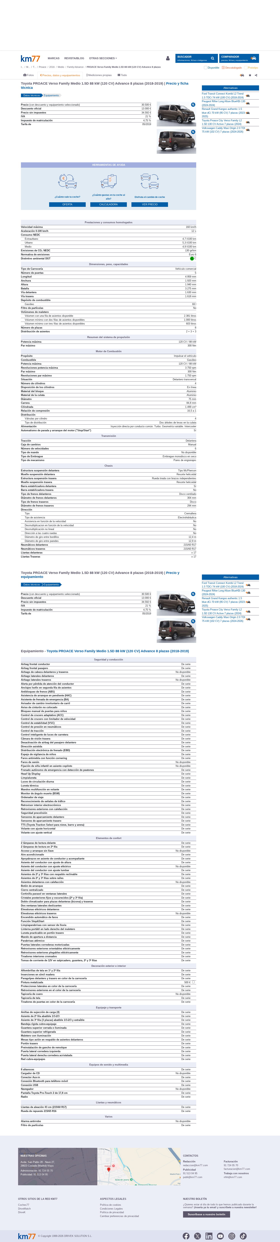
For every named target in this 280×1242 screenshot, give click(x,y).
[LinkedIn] (209, 1236)
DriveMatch (24, 1208)
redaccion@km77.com (195, 1165)
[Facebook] (186, 1236)
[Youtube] (220, 1236)
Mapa (50, 1165)
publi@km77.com (192, 1177)
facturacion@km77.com (237, 1169)
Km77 (30, 58)
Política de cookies (110, 1204)
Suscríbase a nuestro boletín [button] (206, 1214)
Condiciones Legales (111, 1208)
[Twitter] (197, 1236)
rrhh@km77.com (233, 1177)
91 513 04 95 (41, 1174)
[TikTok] (243, 1236)
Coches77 (23, 1204)
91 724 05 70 (45, 1170)
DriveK (22, 1212)
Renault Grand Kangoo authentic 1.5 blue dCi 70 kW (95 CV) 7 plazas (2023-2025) (224, 113)
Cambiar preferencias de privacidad (119, 1216)
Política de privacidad (112, 1212)
